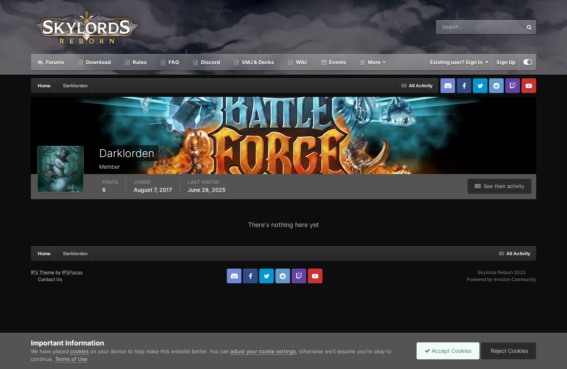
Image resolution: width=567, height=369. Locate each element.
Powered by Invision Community (501, 279)
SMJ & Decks (257, 62)
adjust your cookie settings (263, 351)
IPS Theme (42, 272)
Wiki (301, 62)
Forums (54, 62)
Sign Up (505, 62)
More (374, 62)
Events (337, 62)
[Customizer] (528, 62)
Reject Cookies (508, 350)
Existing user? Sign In (457, 62)
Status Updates (495, 27)
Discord (210, 62)
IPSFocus (72, 272)
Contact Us (50, 279)
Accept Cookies (450, 350)
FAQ (173, 62)
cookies (79, 351)
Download (98, 62)
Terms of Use (71, 359)
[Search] (529, 27)
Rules (139, 62)
